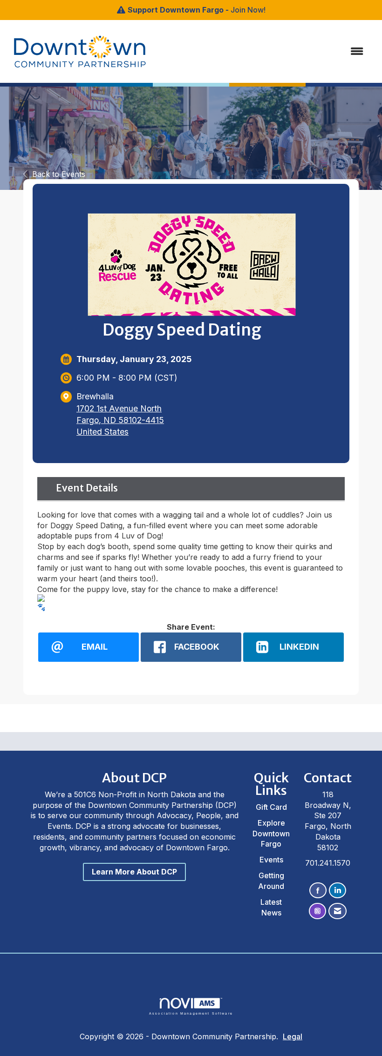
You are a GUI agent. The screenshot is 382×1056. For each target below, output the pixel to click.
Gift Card (271, 807)
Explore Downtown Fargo (271, 833)
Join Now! (248, 9)
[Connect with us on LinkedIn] (337, 890)
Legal (292, 1036)
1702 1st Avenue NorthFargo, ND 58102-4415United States (120, 420)
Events (271, 859)
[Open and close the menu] (250, 51)
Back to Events (58, 174)
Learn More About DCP (134, 871)
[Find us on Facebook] (318, 890)
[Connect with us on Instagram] (317, 911)
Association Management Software (191, 1013)
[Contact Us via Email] (337, 911)
